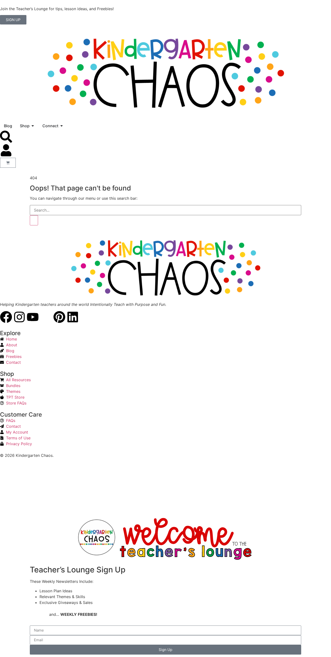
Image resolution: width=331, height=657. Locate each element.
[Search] (34, 220)
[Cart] (8, 163)
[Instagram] (19, 317)
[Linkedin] (73, 317)
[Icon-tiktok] (46, 317)
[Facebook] (6, 317)
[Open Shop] (33, 126)
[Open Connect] (61, 126)
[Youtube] (33, 317)
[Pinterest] (59, 317)
